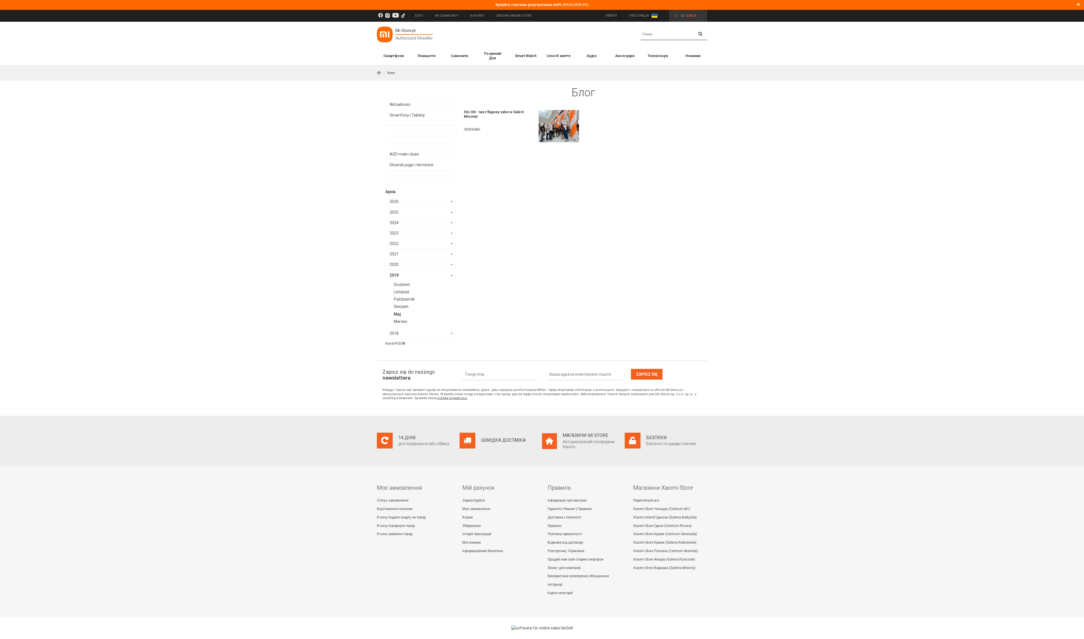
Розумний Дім (492, 55)
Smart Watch (525, 56)
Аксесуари (624, 56)
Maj (397, 314)
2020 (394, 264)
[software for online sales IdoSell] (542, 628)
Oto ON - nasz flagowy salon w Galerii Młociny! (494, 114)
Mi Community (447, 15)
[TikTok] (403, 15)
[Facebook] (380, 15)
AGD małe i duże (404, 154)
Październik (404, 299)
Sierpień (401, 306)
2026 (394, 201)
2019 (394, 275)
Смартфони (393, 56)
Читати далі (472, 128)
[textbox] (674, 34)
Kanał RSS (393, 343)
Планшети (426, 56)
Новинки (692, 56)
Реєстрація (639, 15)
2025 (394, 212)
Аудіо (592, 56)
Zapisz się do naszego (409, 375)
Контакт (477, 15)
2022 (394, 243)
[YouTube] (395, 15)
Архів (390, 191)
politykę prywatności (452, 398)
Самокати (459, 56)
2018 (394, 333)
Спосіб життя (559, 56)
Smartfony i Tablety (407, 115)
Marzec (400, 321)
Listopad (401, 292)
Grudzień (402, 284)
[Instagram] (387, 15)
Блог (419, 15)
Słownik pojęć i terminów (412, 165)
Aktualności (400, 104)
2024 (394, 222)
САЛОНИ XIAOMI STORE (514, 15)
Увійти (612, 15)
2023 (394, 233)
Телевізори (658, 56)
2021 (394, 254)
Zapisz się (646, 374)
